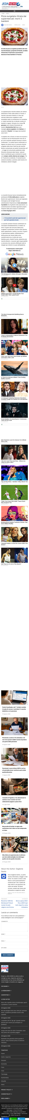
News (7, 13)
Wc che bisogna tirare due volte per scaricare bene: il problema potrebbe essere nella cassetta (14, 1012)
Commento (4, 921)
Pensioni (3, 1060)
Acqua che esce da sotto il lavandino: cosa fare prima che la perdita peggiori (13, 1031)
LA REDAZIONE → (6, 990)
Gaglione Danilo (8, 24)
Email (3, 941)
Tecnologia (4, 1074)
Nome (3, 934)
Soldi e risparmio (6, 1057)
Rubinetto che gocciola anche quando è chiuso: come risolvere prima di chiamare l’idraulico (12, 1040)
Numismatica (5, 1077)
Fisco (2, 1067)
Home (3, 13)
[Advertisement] (14, 71)
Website (10, 893)
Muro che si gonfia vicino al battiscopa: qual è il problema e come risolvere (14, 1003)
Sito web (3, 947)
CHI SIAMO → (5, 986)
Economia (4, 1064)
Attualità (3, 1081)
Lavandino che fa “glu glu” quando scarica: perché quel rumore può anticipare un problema (13, 1022)
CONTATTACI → (5, 995)
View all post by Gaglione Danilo (16, 892)
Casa (2, 1070)
